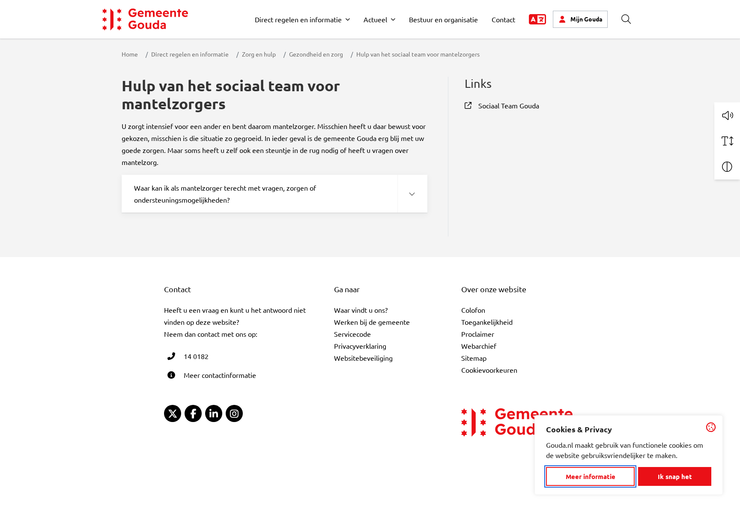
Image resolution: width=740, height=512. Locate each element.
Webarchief (478, 345)
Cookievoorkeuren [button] (489, 369)
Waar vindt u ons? (361, 309)
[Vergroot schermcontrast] (727, 167)
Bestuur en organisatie (443, 19)
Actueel (375, 19)
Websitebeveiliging (363, 357)
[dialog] (628, 455)
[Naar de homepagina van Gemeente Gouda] (145, 19)
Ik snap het (675, 476)
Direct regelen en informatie (298, 19)
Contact (503, 19)
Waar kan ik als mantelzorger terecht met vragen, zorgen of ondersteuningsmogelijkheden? (225, 193)
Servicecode (352, 333)
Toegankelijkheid (487, 321)
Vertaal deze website (537, 19)
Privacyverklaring (360, 345)
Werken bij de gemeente (372, 321)
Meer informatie (590, 476)
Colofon (473, 309)
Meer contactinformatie (220, 375)
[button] (727, 115)
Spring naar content (21, 31)
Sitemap (473, 357)
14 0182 (196, 356)
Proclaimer (477, 333)
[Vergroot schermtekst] (727, 141)
